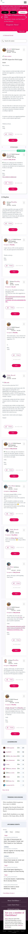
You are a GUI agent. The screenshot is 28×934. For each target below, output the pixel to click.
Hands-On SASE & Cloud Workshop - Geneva (11, 887)
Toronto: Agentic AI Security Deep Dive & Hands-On (14, 851)
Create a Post (22, 31)
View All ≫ (5, 790)
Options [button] (25, 35)
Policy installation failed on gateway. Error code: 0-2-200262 (13, 803)
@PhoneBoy (20, 707)
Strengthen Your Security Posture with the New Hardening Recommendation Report (13, 809)
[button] (5, 12)
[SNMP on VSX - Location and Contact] (2, 147)
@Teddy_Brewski (9, 707)
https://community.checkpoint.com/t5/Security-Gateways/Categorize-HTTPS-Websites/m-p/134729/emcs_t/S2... (16, 628)
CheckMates (8, 893)
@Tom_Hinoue (14, 538)
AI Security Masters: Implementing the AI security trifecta (14, 880)
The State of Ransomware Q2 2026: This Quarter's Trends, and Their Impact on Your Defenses (13, 841)
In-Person (6, 846)
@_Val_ (20, 617)
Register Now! (12, 25)
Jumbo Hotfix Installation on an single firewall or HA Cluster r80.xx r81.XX (13, 815)
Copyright (10, 931)
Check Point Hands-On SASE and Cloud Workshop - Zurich (14, 861)
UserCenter (14, 932)
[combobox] (14, 41)
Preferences (22, 12)
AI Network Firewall (8, 35)
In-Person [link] (17, 832)
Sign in (6, 918)
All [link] (6, 832)
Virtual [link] (11, 832)
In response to (8, 159)
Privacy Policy (23, 8)
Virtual (5, 835)
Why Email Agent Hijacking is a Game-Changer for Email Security (14, 870)
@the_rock (6, 382)
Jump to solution (7, 56)
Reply (13, 140)
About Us (22, 931)
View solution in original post (9, 177)
